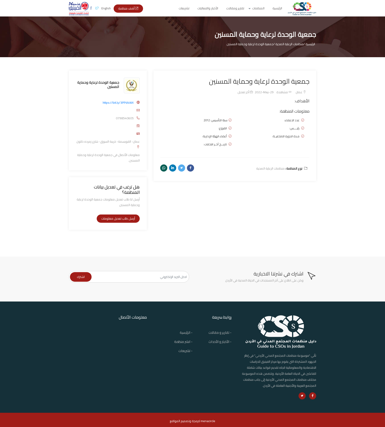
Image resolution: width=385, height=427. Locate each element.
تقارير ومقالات (235, 8)
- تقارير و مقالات (220, 332)
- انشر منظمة (183, 341)
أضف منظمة (126, 8)
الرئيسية (277, 8)
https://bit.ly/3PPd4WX (118, 102)
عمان (299, 92)
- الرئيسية (186, 332)
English (106, 8)
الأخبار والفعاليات (207, 8)
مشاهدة (282, 92)
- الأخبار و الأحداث (220, 341)
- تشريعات (185, 351)
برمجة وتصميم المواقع (184, 421)
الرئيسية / (309, 44)
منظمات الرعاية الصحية (270, 168)
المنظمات (258, 8)
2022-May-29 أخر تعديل (256, 92)
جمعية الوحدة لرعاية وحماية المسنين (98, 84)
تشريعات (184, 8)
